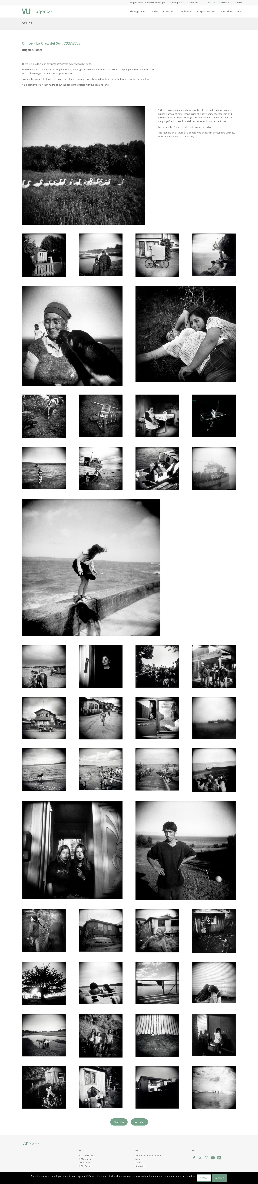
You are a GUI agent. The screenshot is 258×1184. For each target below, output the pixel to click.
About (138, 1159)
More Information (185, 1176)
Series (27, 23)
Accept (204, 1177)
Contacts (211, 2)
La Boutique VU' (86, 1162)
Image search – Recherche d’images (147, 2)
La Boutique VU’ (176, 2)
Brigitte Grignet (32, 50)
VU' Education (85, 1159)
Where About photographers (149, 1155)
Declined (219, 1177)
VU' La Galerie (85, 1166)
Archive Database (87, 1155)
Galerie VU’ (192, 2)
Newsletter (224, 2)
